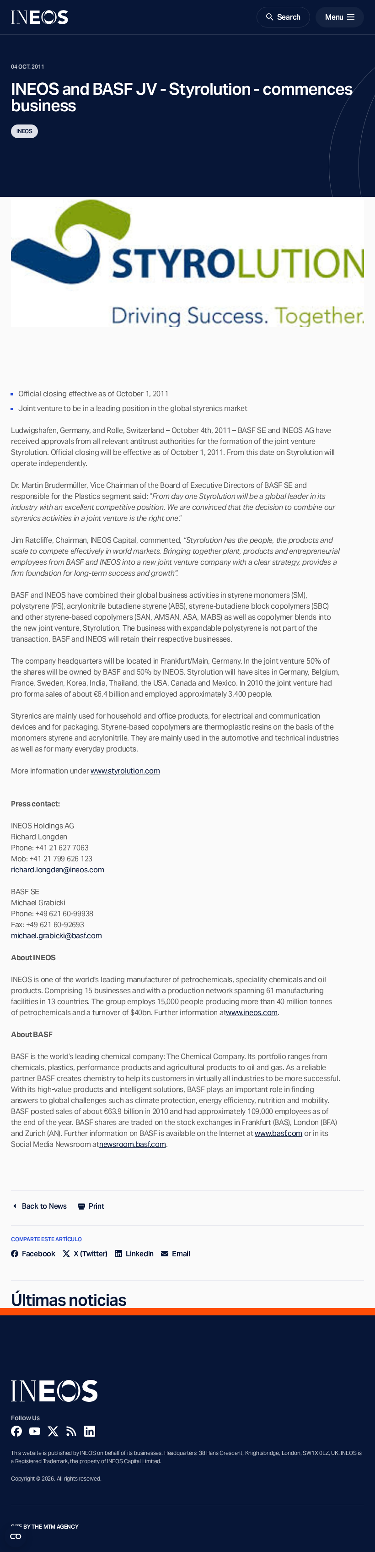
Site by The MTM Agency (45, 1527)
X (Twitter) (90, 1253)
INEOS (24, 131)
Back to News (44, 1206)
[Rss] (71, 1431)
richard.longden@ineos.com (57, 870)
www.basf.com (278, 1133)
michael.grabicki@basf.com (56, 936)
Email (181, 1253)
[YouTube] (34, 1431)
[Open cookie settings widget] (16, 1536)
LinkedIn (140, 1253)
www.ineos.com (252, 1012)
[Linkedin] (89, 1431)
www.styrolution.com (125, 771)
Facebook (38, 1253)
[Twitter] (53, 1431)
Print (96, 1206)
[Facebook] (16, 1431)
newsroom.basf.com (132, 1144)
